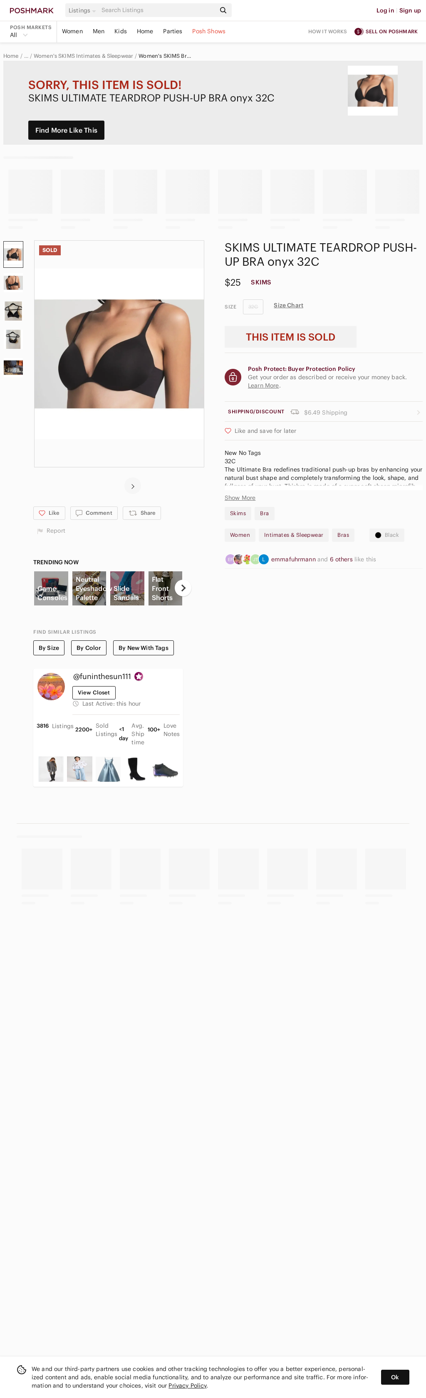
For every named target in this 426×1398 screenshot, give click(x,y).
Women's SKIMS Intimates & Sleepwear (83, 56)
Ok (395, 1377)
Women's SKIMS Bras (165, 56)
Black (392, 534)
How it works (327, 31)
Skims (238, 513)
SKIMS (261, 282)
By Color (89, 648)
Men (98, 31)
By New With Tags (143, 648)
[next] (132, 485)
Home (145, 31)
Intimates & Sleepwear (293, 534)
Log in (385, 10)
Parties (172, 31)
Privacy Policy (187, 1385)
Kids (120, 31)
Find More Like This (66, 130)
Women (72, 31)
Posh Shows (208, 31)
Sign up (410, 10)
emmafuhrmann (294, 559)
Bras (343, 534)
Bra (264, 513)
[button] (84, 10)
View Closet (94, 692)
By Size (49, 648)
